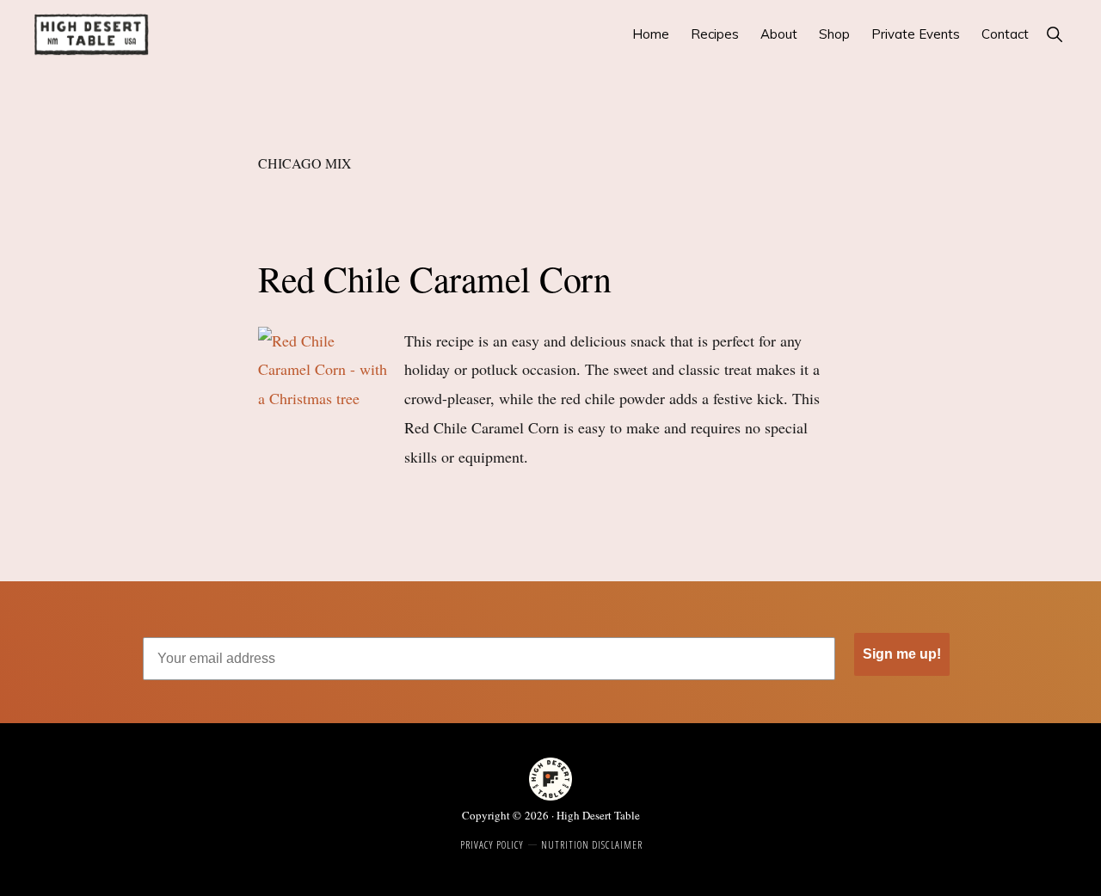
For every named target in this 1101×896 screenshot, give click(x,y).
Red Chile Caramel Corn (434, 279)
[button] (1054, 34)
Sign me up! (902, 654)
